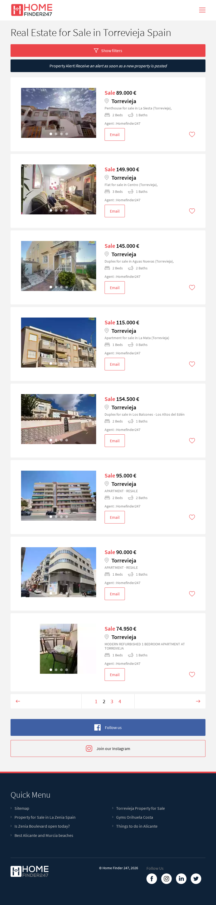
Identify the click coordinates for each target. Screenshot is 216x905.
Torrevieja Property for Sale (140, 808)
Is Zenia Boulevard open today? (42, 826)
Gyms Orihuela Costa (134, 817)
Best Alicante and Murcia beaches (43, 835)
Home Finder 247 (115, 868)
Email (115, 134)
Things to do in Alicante (137, 826)
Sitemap (21, 808)
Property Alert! (108, 65)
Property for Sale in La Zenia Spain (45, 817)
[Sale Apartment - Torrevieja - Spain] (58, 113)
